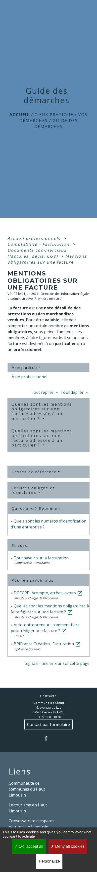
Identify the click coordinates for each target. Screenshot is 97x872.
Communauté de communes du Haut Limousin (27, 789)
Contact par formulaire (48, 724)
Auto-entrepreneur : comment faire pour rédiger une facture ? (45, 627)
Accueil (19, 114)
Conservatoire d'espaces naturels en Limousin (31, 823)
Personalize (49, 861)
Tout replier (45, 392)
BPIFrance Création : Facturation (47, 644)
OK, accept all (30, 846)
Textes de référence (34, 471)
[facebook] (48, 738)
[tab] (48, 367)
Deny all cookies (69, 846)
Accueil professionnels (34, 238)
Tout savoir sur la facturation (41, 558)
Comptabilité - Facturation (39, 244)
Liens (20, 771)
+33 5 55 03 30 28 (48, 717)
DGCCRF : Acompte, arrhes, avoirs (48, 593)
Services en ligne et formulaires (33, 490)
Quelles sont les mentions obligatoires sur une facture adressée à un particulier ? (41, 411)
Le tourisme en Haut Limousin (28, 808)
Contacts (48, 696)
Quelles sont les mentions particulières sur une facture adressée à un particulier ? (41, 438)
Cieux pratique (54, 114)
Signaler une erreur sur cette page (57, 663)
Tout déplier (75, 392)
